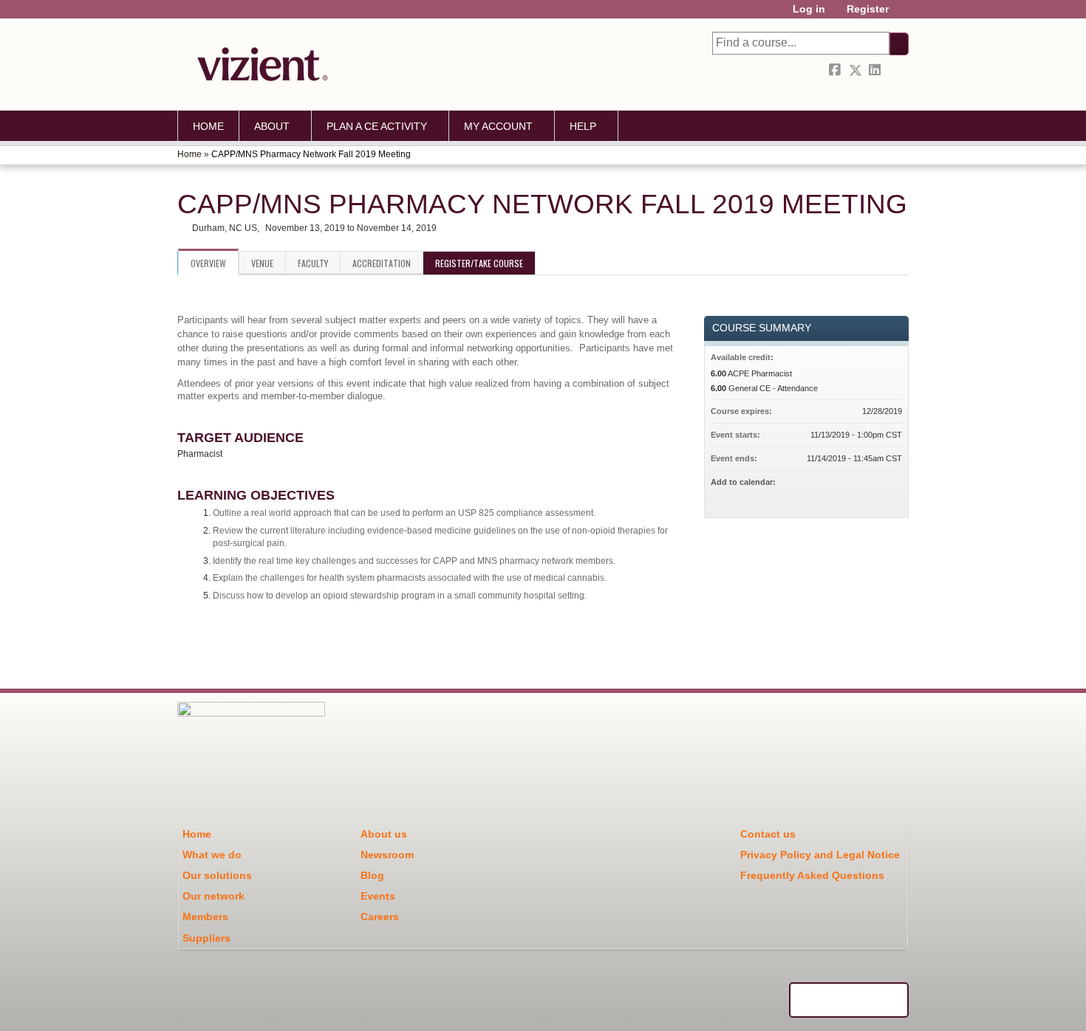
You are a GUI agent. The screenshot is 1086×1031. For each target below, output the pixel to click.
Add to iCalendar (871, 483)
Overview (208, 263)
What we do (212, 855)
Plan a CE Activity (377, 126)
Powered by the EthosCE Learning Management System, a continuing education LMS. (849, 1000)
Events (378, 896)
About (272, 126)
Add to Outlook (890, 484)
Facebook (836, 70)
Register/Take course (479, 263)
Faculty (313, 263)
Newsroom (387, 855)
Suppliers (206, 938)
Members (205, 917)
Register (868, 9)
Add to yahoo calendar (851, 484)
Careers (380, 917)
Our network (213, 896)
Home (208, 126)
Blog (372, 875)
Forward (896, 68)
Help (583, 126)
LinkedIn (876, 68)
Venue (262, 263)
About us (384, 834)
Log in (809, 9)
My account (498, 126)
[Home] (258, 64)
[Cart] (904, 14)
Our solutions (217, 875)
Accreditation (381, 263)
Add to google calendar (832, 484)
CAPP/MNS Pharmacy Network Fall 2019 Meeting (311, 154)
